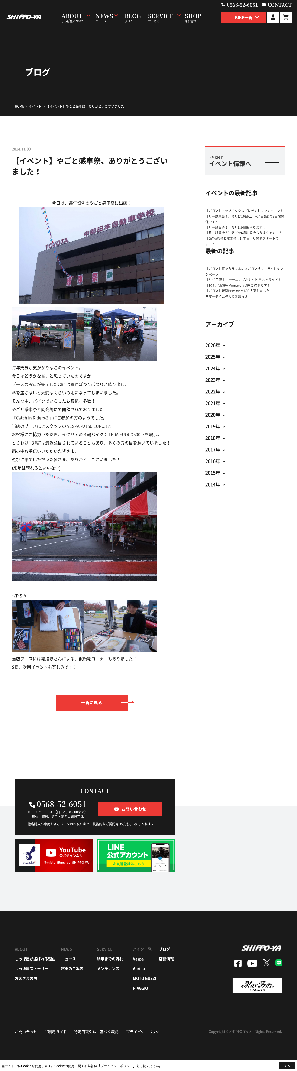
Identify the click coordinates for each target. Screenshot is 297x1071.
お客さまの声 (26, 978)
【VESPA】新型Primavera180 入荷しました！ (239, 290)
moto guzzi (144, 978)
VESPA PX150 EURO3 (87, 426)
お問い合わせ (26, 1031)
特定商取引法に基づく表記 (96, 1031)
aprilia (139, 968)
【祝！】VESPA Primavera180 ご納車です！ (237, 285)
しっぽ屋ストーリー (31, 968)
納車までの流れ (110, 958)
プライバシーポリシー (144, 1031)
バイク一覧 (142, 949)
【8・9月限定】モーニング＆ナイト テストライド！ (243, 279)
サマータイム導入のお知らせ (226, 296)
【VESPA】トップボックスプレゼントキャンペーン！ (244, 210)
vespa (138, 958)
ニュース (68, 958)
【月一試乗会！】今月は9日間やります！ (235, 227)
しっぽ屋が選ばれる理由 (35, 958)
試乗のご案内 (72, 968)
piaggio (140, 988)
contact (280, 4)
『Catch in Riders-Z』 (32, 418)
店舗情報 (166, 958)
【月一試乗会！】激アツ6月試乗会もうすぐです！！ (243, 232)
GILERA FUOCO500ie (124, 434)
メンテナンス (108, 968)
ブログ (164, 949)
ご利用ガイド (56, 1031)
